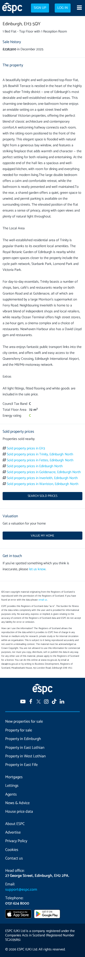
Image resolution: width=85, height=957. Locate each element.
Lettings (12, 785)
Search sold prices (42, 496)
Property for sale (18, 730)
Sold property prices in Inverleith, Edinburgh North (42, 478)
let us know (37, 569)
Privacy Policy (16, 841)
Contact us (14, 858)
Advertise (13, 832)
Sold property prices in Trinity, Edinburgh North (40, 454)
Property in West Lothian (25, 756)
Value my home (42, 535)
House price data (19, 811)
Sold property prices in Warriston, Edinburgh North (42, 484)
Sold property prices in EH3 (26, 448)
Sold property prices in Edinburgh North (35, 466)
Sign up (40, 8)
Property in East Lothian (24, 747)
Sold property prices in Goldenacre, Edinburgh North (44, 472)
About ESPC (15, 824)
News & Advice (17, 803)
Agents (11, 794)
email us (43, 600)
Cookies (11, 850)
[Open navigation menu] (79, 8)
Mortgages (14, 777)
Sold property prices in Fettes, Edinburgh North (40, 460)
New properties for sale (24, 721)
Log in (62, 8)
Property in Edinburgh (23, 739)
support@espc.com (21, 889)
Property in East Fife (21, 765)
